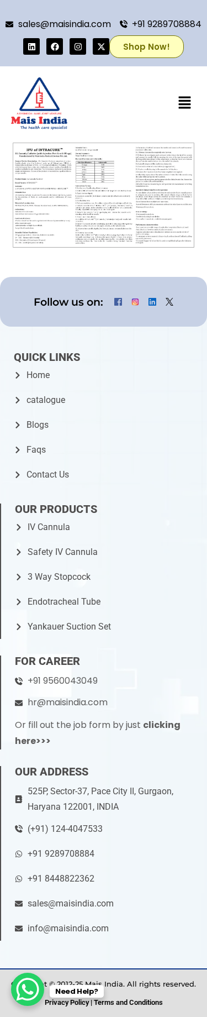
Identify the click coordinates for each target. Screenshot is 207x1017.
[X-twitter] (101, 46)
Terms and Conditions (128, 1002)
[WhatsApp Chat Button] (27, 989)
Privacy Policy (67, 1002)
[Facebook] (54, 46)
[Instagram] (78, 46)
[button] (185, 103)
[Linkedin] (31, 46)
